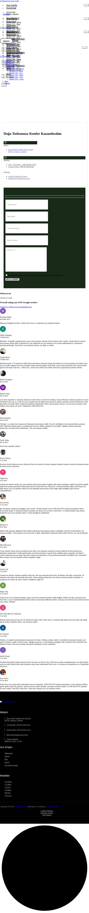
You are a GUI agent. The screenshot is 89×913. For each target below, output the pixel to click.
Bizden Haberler (14, 53)
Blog (8, 74)
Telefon (7, 160)
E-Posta (7, 172)
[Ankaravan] (5, 56)
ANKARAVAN (20, 807)
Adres (6, 145)
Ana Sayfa (11, 5)
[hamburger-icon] (86, 5)
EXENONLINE (52, 807)
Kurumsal (11, 8)
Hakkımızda (12, 50)
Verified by (4, 307)
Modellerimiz (12, 45)
